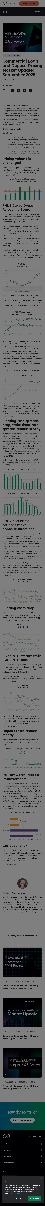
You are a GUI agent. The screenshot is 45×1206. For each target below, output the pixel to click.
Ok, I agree (34, 1198)
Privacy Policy (15, 1193)
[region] (23, 1189)
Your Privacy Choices (16, 1198)
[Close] (41, 1178)
